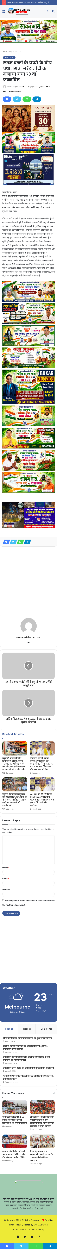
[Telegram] (36, 99)
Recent (27, 1028)
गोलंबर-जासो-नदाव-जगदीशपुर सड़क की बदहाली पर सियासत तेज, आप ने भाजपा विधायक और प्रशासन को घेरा (41, 764)
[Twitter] (17, 99)
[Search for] (53, 12)
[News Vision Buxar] (19, 11)
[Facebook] (7, 99)
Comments (46, 1028)
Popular (9, 1028)
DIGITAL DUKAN (41, 1225)
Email (5, 878)
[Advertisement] (28, 580)
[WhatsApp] (27, 99)
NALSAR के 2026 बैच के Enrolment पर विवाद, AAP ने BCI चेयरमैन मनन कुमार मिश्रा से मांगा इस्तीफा (42, 800)
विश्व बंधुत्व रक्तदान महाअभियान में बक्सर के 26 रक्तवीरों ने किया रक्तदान (41, 1156)
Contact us (25, 1229)
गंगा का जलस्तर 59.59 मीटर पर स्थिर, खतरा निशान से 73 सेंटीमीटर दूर (14, 1120)
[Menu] (3, 12)
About (15, 1229)
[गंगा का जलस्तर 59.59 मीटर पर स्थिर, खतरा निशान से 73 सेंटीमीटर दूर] (14, 1107)
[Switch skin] (48, 12)
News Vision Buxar (14, 87)
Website (6, 889)
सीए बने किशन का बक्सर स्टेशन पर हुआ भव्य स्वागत (27, 1038)
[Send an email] (23, 87)
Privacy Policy (38, 1229)
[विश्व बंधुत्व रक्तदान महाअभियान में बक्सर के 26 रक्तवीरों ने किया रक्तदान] (42, 1141)
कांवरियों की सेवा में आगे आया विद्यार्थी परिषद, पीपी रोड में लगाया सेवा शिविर (14, 1154)
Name (5, 867)
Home (8, 51)
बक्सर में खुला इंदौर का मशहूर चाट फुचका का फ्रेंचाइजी (28, 1068)
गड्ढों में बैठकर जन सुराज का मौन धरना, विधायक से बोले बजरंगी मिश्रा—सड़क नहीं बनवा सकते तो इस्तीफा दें (14, 800)
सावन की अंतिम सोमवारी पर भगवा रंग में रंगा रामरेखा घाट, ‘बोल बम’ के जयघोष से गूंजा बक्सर (42, 1122)
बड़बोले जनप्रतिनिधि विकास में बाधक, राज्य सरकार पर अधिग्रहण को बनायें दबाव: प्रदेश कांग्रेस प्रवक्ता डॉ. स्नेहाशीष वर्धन (14, 764)
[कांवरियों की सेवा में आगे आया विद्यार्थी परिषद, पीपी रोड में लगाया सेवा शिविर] (14, 1141)
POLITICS (16, 51)
